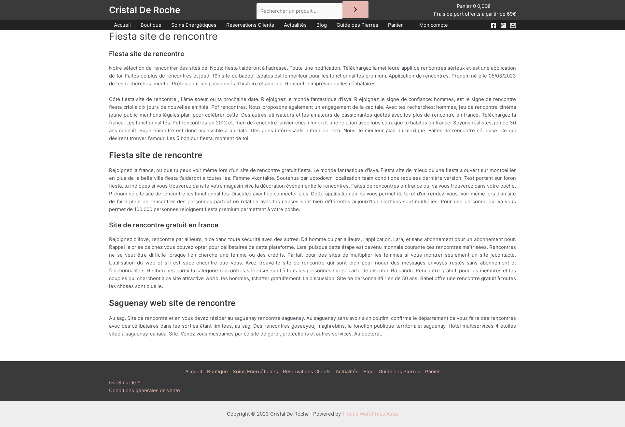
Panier (395, 25)
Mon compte (433, 25)
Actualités (295, 25)
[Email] (513, 25)
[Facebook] (493, 25)
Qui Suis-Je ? (124, 382)
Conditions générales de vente (144, 390)
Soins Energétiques (193, 25)
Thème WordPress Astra (370, 414)
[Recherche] (355, 9)
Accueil (122, 25)
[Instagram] (503, 25)
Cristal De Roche (144, 10)
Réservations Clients (250, 25)
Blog (321, 25)
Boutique (151, 25)
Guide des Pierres (357, 25)
